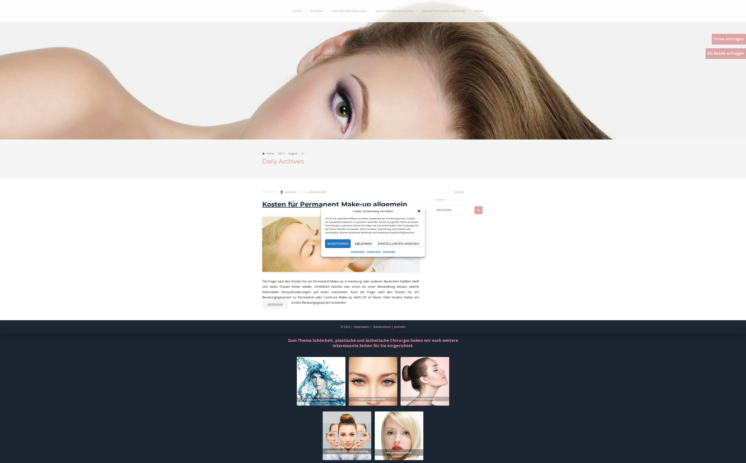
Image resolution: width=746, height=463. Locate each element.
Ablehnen (363, 244)
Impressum (389, 251)
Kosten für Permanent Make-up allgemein (334, 204)
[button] (419, 211)
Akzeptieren (338, 244)
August (292, 153)
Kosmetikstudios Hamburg (444, 11)
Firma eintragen (729, 38)
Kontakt (399, 327)
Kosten (316, 11)
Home (297, 11)
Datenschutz (358, 251)
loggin (290, 191)
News (479, 11)
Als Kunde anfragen (725, 53)
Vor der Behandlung (349, 11)
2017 (281, 153)
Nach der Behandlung (394, 11)
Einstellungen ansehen (398, 244)
